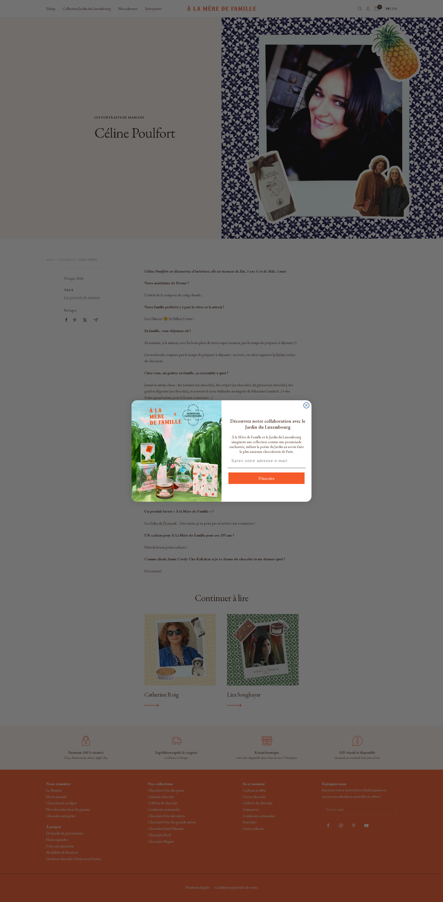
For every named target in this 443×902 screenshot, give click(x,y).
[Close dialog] (306, 405)
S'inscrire (266, 478)
